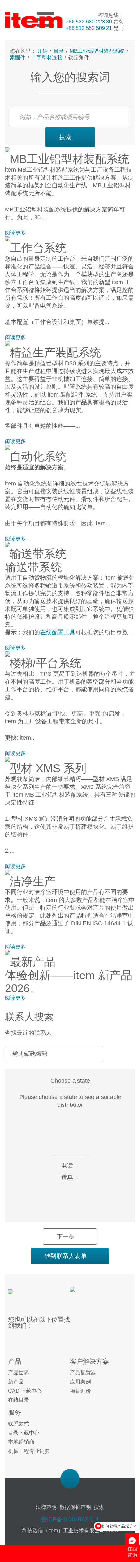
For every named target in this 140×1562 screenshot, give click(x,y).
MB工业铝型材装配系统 (97, 51)
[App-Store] (92, 1293)
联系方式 (18, 1423)
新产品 (16, 1381)
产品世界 (18, 1372)
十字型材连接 (47, 57)
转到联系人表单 (66, 1256)
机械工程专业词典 (29, 1451)
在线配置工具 (57, 632)
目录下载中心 (23, 1433)
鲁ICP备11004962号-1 (70, 1519)
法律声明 (46, 1507)
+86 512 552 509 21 (89, 28)
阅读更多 (15, 233)
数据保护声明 (75, 1507)
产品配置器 (83, 1372)
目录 (58, 51)
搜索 (65, 137)
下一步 (66, 1236)
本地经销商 (21, 1442)
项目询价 (80, 1391)
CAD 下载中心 (25, 1391)
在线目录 (18, 1400)
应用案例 (80, 1381)
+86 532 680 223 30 (89, 21)
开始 (43, 51)
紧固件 (18, 57)
